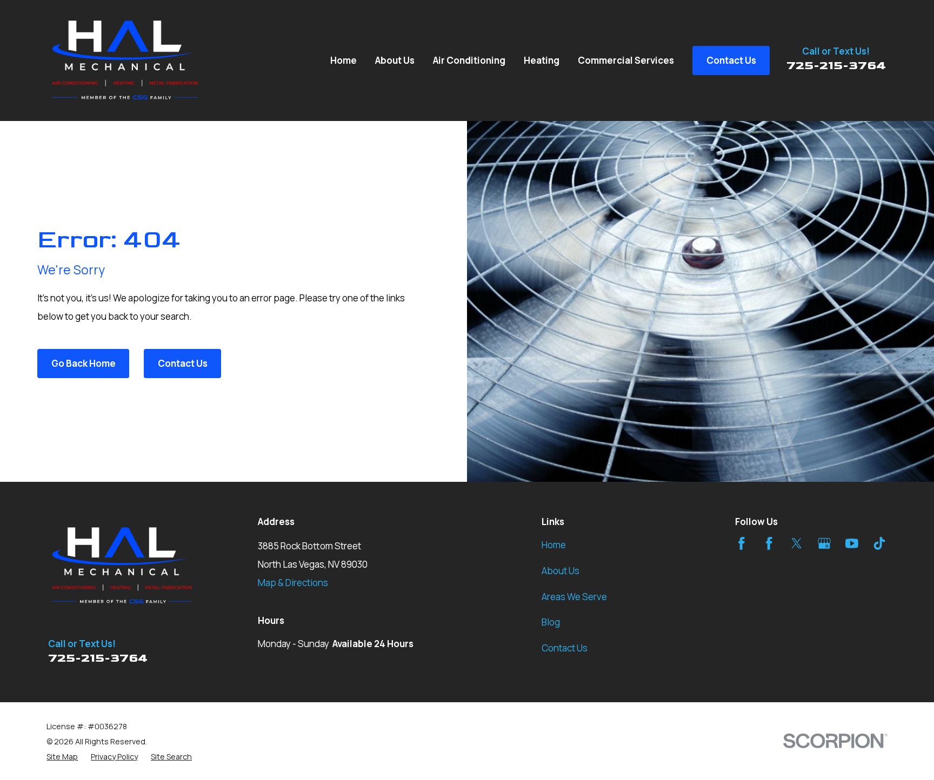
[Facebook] (741, 543)
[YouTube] (851, 543)
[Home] (125, 60)
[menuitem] (62, 757)
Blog (551, 622)
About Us (560, 570)
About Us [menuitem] (395, 60)
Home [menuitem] (343, 60)
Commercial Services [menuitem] (626, 60)
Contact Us (183, 363)
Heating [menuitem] (541, 60)
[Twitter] (796, 543)
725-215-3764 (836, 65)
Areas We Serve (574, 596)
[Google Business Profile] (824, 543)
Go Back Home (83, 363)
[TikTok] (879, 543)
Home (554, 545)
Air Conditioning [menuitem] (469, 60)
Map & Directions (293, 582)
